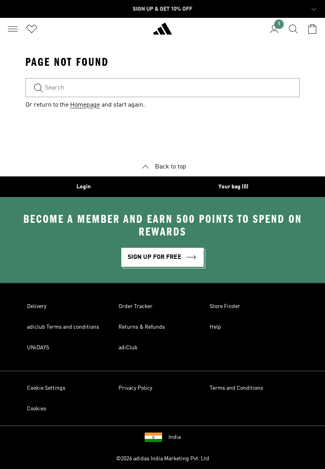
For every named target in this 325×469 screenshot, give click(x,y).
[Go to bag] (312, 28)
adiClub (128, 347)
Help (215, 327)
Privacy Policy (135, 388)
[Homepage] (162, 32)
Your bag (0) (233, 187)
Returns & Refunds (142, 327)
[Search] (293, 28)
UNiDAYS (38, 347)
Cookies (36, 409)
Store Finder (225, 306)
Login (83, 187)
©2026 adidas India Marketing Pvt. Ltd (162, 458)
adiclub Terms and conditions (63, 327)
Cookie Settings (46, 388)
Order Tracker (136, 306)
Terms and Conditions (236, 388)
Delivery (36, 306)
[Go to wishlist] (31, 28)
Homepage (85, 105)
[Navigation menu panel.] (12, 28)
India (174, 437)
